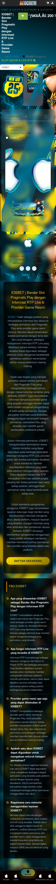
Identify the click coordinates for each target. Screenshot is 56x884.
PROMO (6, 880)
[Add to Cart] (23, 16)
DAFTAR (28, 874)
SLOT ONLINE (30, 9)
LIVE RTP (16, 9)
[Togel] (34, 268)
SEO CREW (12, 56)
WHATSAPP (40, 880)
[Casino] (22, 268)
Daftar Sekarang (28, 561)
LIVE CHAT (49, 880)
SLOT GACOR (46, 9)
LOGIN (33, 88)
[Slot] (28, 268)
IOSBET (5, 9)
